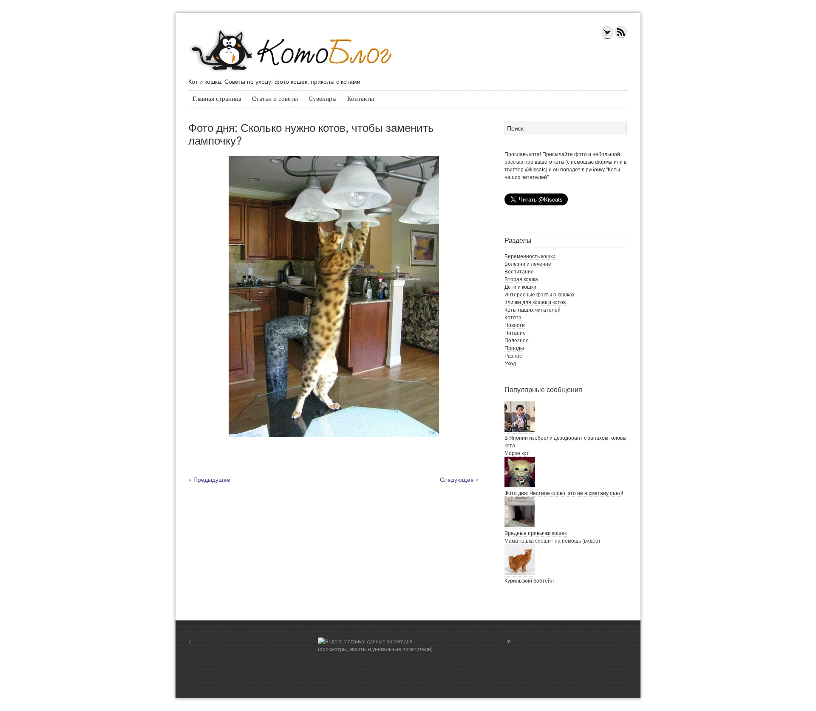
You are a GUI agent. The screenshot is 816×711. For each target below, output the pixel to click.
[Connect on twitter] (607, 36)
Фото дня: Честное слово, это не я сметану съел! (563, 492)
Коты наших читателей (532, 309)
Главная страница (217, 98)
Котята (512, 317)
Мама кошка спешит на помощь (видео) (552, 540)
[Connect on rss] (621, 36)
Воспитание (519, 271)
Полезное (516, 340)
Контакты (360, 98)
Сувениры (323, 98)
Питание (515, 332)
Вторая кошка (521, 278)
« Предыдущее (209, 479)
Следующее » (459, 479)
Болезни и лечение (527, 263)
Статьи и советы (275, 98)
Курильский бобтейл (529, 580)
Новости (514, 324)
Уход (510, 363)
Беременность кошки (529, 255)
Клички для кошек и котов (535, 301)
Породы (514, 347)
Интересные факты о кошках (539, 294)
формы (603, 161)
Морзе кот (516, 452)
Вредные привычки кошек (535, 532)
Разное (513, 355)
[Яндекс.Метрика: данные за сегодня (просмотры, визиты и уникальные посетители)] (377, 645)
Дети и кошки (520, 286)
